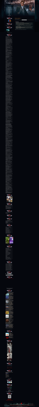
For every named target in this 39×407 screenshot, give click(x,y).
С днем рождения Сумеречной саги (8, 55)
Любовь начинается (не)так (8, 252)
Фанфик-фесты (7, 222)
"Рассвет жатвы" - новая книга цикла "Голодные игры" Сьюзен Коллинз (9, 62)
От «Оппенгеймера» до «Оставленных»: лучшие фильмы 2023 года (9, 185)
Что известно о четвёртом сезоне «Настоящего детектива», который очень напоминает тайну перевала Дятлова (9, 187)
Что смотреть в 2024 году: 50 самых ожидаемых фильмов (8, 182)
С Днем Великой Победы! (8, 111)
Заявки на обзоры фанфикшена (8, 232)
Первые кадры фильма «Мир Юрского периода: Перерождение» (9, 91)
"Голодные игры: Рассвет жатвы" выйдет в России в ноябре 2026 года (9, 42)
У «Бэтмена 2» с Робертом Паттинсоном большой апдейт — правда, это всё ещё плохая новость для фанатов (9, 98)
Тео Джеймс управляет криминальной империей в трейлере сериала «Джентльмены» (9, 138)
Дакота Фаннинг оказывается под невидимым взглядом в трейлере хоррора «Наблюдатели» (9, 133)
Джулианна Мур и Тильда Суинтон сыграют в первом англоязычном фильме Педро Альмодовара (9, 159)
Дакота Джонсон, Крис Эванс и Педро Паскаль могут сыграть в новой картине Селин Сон (9, 151)
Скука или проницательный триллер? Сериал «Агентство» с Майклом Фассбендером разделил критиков (9, 76)
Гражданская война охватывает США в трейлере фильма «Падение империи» (9, 158)
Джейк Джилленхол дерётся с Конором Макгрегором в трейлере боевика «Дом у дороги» (9, 161)
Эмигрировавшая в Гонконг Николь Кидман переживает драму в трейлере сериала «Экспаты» (9, 190)
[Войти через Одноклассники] (10, 20)
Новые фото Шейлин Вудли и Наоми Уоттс (9, 88)
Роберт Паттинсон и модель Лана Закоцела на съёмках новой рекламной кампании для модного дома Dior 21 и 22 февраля (9, 140)
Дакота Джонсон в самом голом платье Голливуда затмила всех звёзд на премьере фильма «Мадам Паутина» (9, 150)
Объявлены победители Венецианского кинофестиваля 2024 (9, 93)
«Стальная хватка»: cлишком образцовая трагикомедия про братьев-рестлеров (9, 171)
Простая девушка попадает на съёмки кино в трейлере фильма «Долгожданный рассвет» (9, 153)
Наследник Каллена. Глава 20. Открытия (9, 269)
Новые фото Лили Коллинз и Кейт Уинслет (9, 94)
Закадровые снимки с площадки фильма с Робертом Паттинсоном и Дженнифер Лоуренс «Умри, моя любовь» (9, 96)
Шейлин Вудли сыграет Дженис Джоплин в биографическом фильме (9, 92)
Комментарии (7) (25, 29)
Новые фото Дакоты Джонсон (8, 155)
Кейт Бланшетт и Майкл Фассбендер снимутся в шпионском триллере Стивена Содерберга (9, 163)
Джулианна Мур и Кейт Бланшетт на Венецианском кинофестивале (8, 95)
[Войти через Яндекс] (9, 20)
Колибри (6, 256)
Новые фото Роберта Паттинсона (8, 118)
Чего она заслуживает (7, 254)
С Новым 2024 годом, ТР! (8, 183)
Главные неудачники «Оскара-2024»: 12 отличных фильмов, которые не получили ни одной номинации (9, 127)
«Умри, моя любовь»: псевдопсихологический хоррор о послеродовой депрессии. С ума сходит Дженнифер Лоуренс (9, 56)
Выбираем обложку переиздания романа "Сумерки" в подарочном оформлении (9, 40)
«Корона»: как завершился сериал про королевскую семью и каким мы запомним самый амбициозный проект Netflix (9, 192)
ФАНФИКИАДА (7, 213)
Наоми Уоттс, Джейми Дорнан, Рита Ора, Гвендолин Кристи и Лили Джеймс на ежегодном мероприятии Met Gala (9, 112)
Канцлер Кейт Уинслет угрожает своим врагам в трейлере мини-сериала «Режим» (9, 154)
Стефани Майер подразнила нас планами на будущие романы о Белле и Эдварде (9, 41)
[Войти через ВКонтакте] (8, 20)
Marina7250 (8, 391)
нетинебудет (10, 391)
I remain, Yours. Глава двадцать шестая (9, 263)
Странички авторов (18, 29)
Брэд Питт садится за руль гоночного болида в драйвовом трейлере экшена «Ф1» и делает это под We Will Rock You (9, 99)
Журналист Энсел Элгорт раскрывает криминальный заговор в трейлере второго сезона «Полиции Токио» (9, 176)
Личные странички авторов (8, 233)
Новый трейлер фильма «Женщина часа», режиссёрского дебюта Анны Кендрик (9, 87)
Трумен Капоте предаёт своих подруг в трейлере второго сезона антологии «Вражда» (9, 181)
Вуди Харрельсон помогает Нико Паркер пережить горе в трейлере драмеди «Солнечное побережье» (9, 166)
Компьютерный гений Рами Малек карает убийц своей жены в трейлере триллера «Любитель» (9, 73)
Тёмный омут (7, 259)
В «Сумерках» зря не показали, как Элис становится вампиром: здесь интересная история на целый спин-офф (9, 47)
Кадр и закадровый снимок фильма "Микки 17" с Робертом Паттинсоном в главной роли (9, 81)
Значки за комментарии (8, 212)
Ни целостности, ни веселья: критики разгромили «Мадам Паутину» (9, 149)
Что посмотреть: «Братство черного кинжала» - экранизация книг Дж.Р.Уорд (9, 52)
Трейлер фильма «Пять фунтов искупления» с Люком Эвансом (8, 106)
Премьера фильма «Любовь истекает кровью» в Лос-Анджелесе (9, 128)
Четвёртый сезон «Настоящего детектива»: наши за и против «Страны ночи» (9, 134)
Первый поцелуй (7, 251)
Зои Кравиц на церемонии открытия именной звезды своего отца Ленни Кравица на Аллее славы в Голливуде (9, 121)
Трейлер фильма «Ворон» (8, 122)
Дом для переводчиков (7, 230)
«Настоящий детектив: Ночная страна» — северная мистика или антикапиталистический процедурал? (9, 168)
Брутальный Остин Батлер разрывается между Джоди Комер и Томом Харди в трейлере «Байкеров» (9, 131)
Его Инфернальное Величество (8, 249)
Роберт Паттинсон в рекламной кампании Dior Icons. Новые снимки (9, 84)
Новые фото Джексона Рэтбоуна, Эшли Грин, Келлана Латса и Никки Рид (9, 102)
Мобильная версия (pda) (19, 405)
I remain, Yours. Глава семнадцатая (8, 266)
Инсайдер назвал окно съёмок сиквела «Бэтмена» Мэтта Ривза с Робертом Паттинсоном (9, 184)
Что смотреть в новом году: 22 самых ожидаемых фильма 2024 (9, 177)
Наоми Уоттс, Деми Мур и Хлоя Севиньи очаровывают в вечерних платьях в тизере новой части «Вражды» (9, 188)
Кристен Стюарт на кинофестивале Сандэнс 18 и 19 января (8, 167)
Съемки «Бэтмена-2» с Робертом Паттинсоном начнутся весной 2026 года (9, 53)
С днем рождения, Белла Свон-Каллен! (9, 90)
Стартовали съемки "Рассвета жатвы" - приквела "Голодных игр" (9, 54)
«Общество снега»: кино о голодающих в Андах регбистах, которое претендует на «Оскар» (9, 170)
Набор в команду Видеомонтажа (8, 207)
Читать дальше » (19, 28)
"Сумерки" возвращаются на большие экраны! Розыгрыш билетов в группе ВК (9, 39)
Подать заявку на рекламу (9, 361)
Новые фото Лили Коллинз (8, 80)
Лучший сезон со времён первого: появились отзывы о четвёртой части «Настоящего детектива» (8, 179)
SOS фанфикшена (7, 228)
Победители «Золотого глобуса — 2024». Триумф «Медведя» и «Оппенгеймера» (9, 178)
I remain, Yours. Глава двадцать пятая (9, 264)
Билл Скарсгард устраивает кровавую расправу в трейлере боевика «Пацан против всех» (9, 136)
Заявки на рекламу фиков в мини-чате (9, 288)
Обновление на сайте (7, 36)
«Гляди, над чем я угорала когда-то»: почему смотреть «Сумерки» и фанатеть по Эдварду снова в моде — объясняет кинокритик (9, 51)
